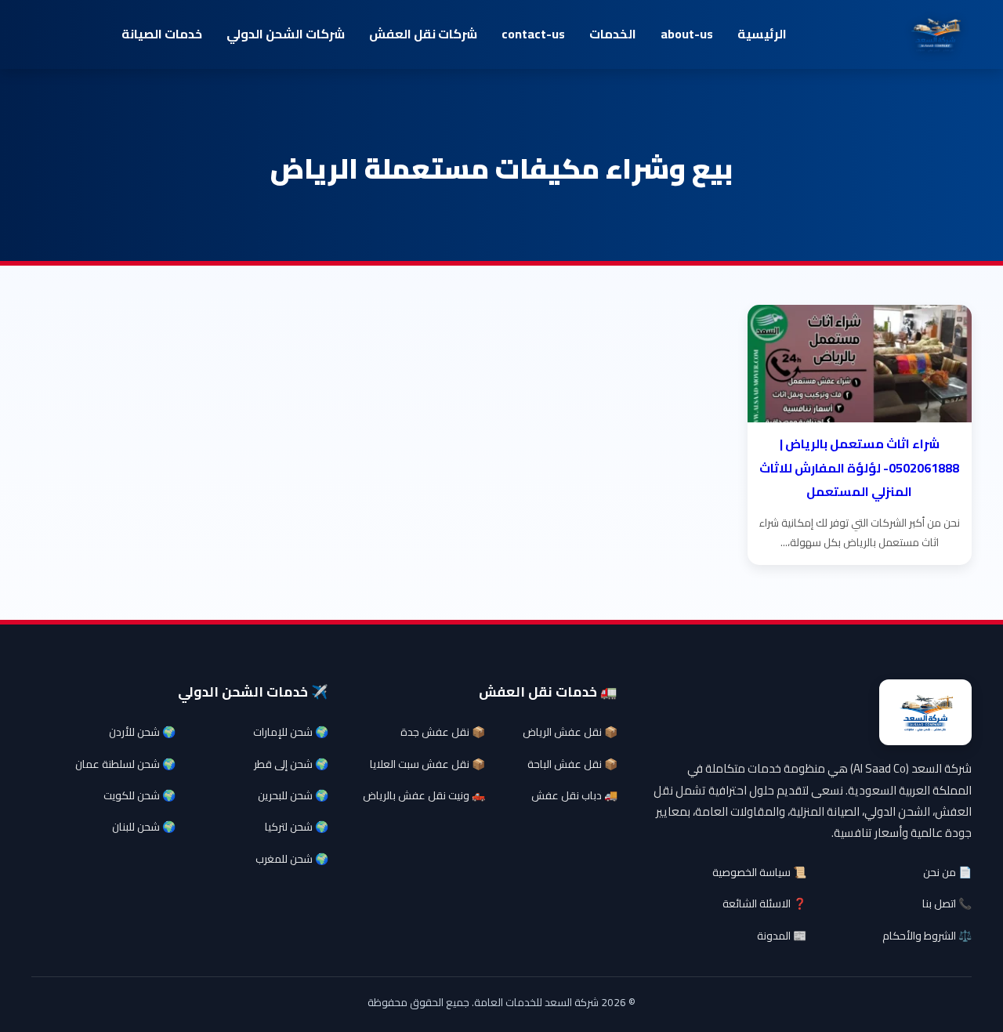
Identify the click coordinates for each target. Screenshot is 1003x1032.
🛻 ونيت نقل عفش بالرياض (424, 795)
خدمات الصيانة (161, 33)
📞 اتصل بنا (947, 903)
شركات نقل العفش (423, 33)
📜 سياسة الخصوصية (759, 872)
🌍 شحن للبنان (144, 827)
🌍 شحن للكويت (139, 795)
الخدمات (612, 33)
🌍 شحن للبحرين (293, 795)
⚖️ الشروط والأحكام (927, 935)
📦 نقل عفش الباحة (572, 764)
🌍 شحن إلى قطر (291, 764)
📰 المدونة (781, 935)
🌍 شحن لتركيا (296, 827)
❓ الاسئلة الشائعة (764, 903)
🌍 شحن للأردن (142, 732)
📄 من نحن (947, 872)
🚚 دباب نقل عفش (574, 795)
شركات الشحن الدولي (285, 33)
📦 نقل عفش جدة (442, 732)
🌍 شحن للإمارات (290, 732)
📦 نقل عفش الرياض (570, 732)
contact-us (533, 33)
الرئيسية (762, 33)
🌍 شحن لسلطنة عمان (125, 764)
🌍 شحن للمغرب (291, 859)
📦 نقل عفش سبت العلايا (427, 764)
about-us (687, 33)
